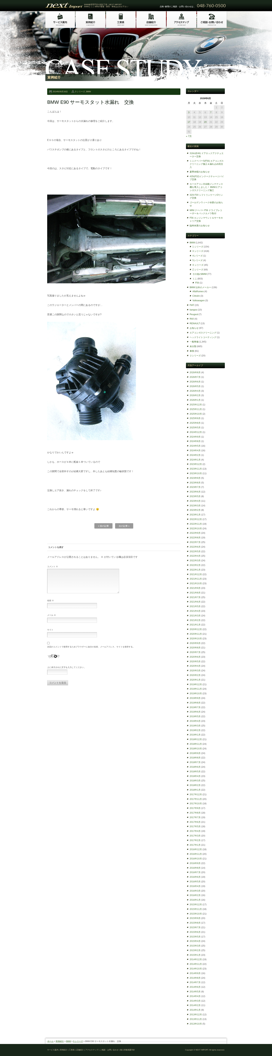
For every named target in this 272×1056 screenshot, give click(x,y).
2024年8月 (195, 441)
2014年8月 (195, 978)
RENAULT (195, 323)
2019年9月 (195, 698)
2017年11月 (196, 799)
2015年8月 (195, 923)
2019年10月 (196, 693)
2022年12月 (196, 519)
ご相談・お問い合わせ (109, 1050)
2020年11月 (196, 634)
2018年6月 (195, 767)
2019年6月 (195, 712)
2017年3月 (195, 835)
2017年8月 (195, 813)
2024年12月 (196, 432)
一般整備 (194, 341)
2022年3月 (195, 560)
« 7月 (189, 136)
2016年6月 (195, 877)
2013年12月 (196, 1014)
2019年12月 (196, 684)
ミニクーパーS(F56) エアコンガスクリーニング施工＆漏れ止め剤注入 (207, 164)
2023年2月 (195, 510)
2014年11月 (196, 964)
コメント (52, 566)
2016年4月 (195, 886)
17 (189, 122)
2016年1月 (195, 900)
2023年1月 (195, 514)
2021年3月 (195, 615)
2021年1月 (195, 624)
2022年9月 (195, 533)
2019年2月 (195, 730)
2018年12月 (196, 739)
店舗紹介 (80, 1050)
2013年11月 (196, 1019)
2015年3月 (195, 945)
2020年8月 (195, 647)
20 (205, 122)
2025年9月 (195, 418)
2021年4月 (195, 611)
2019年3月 (195, 725)
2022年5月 (195, 551)
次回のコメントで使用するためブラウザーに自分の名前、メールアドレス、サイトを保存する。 (91, 647)
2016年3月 (195, 891)
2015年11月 (196, 909)
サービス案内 (52, 1050)
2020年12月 (196, 629)
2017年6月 (195, 822)
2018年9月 (195, 753)
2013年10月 (196, 1024)
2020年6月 (195, 657)
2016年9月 (195, 863)
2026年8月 (195, 372)
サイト (50, 630)
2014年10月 (196, 968)
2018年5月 (195, 771)
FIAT (192, 305)
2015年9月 (195, 918)
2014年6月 (195, 987)
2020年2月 (195, 675)
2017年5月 (195, 826)
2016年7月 (195, 872)
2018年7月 (195, 762)
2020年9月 (195, 643)
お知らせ (194, 328)
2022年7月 (195, 542)
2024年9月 (195, 437)
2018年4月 (195, 776)
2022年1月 (195, 570)
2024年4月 (195, 450)
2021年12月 (196, 574)
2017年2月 (195, 840)
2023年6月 (195, 491)
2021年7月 (195, 597)
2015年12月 (196, 904)
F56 (197, 282)
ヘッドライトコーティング (203, 337)
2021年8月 (195, 592)
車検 (192, 351)
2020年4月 (195, 666)
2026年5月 (195, 386)
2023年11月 (196, 469)
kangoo (193, 309)
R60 (192, 319)
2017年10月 (196, 803)
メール (51, 615)
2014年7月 (195, 982)
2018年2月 (195, 785)
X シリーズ (197, 265)
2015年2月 (195, 950)
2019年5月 (195, 716)
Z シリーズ (197, 269)
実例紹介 (60, 1041)
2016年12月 (196, 849)
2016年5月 (195, 881)
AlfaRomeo (198, 291)
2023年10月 (196, 473)
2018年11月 (196, 744)
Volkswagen (198, 300)
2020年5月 (195, 661)
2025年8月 (195, 423)
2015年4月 (195, 941)
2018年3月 (195, 780)
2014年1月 (195, 1010)
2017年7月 (195, 817)
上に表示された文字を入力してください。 (66, 667)
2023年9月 (195, 478)
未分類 (193, 346)
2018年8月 (195, 757)
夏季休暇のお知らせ (200, 172)
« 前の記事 (103, 526)
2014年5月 (195, 991)
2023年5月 (195, 496)
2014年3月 (195, 1001)
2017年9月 (195, 808)
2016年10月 (196, 858)
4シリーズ (197, 255)
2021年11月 (196, 579)
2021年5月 (195, 606)
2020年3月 (195, 670)
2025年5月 (195, 427)
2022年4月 (195, 556)
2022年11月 (196, 524)
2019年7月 (195, 707)
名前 (50, 600)
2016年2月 (195, 895)
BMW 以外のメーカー (200, 287)
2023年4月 (195, 501)
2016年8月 (195, 868)
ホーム (50, 1041)
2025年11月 (196, 409)
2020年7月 (195, 652)
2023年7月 (195, 487)
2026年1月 (195, 400)
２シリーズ (195, 355)
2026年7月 (195, 377)
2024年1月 (195, 459)
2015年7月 (195, 927)
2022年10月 (196, 528)
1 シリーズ (197, 246)
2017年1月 (195, 845)
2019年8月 (195, 702)
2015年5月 (195, 936)
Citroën (196, 296)
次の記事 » (124, 526)
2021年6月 (195, 601)
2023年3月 (195, 505)
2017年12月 (196, 794)
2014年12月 (196, 959)
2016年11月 (196, 854)
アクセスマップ (91, 1050)
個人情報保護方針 (127, 1050)
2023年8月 (195, 482)
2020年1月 (195, 680)
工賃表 (72, 1050)
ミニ (194, 278)
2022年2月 (195, 565)
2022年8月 (195, 537)
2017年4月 (195, 831)
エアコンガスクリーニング (203, 332)
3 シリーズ (80, 91)
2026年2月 (195, 395)
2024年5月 (195, 446)
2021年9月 (195, 588)
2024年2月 (195, 455)
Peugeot (194, 314)
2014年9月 (195, 973)
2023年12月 (196, 464)
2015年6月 (195, 932)
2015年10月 (196, 913)
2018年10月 (196, 748)
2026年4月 (195, 391)
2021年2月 (195, 620)
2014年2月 (195, 1005)
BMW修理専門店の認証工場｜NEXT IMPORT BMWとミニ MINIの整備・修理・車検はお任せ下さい (106, 6)
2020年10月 (196, 638)
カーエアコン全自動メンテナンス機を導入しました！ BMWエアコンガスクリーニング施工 (206, 187)
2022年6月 (195, 547)
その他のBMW (199, 274)
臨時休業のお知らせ (200, 225)
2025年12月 (196, 404)
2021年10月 (196, 583)
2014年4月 (195, 996)
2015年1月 (195, 955)
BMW (88, 91)
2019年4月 (195, 721)
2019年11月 (196, 689)
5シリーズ (197, 260)
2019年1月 (195, 734)
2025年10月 (196, 414)
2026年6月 (195, 381)
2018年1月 (195, 790)
